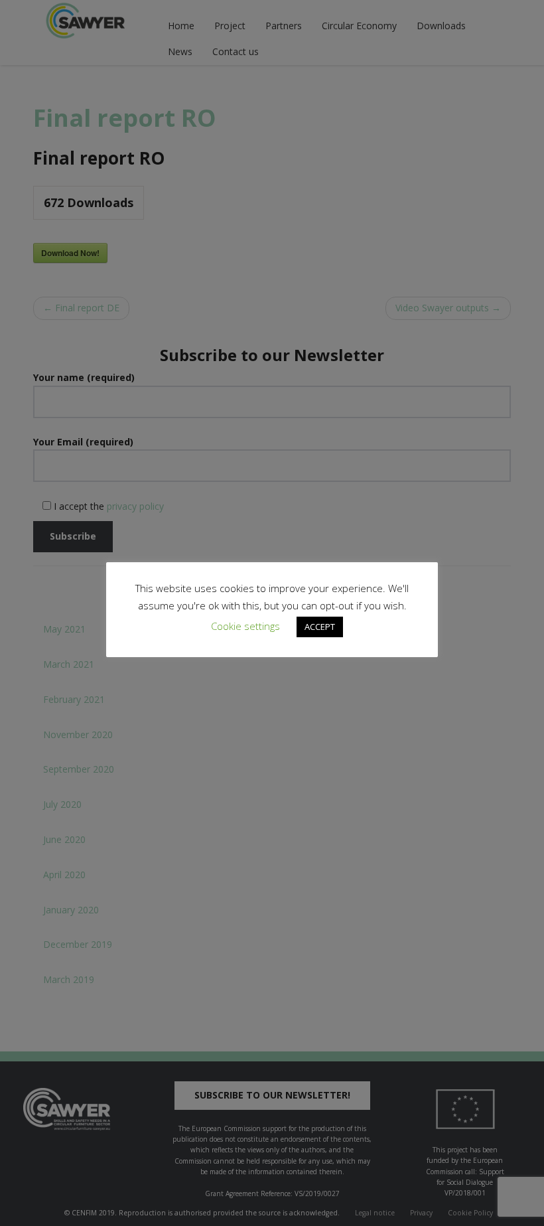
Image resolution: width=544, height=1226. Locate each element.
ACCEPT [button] (320, 627)
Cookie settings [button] (245, 626)
